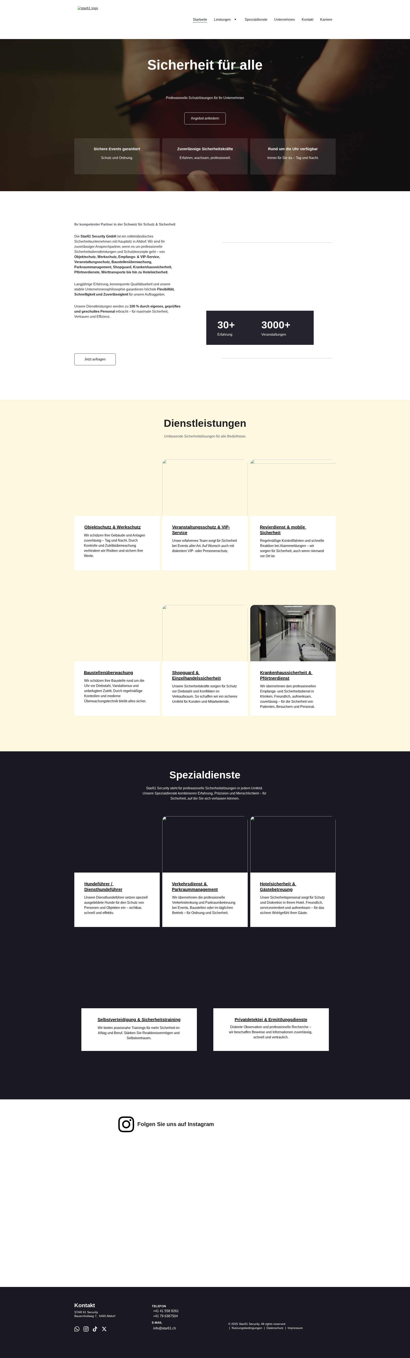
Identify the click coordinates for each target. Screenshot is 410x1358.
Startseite (200, 19)
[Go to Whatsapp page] (76, 1329)
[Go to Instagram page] (126, 1124)
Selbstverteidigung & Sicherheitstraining (139, 1019)
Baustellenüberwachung (108, 672)
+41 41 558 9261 (166, 1311)
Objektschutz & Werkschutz (112, 527)
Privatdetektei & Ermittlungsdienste (271, 1019)
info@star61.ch (164, 1328)
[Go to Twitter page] (104, 1329)
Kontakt (307, 19)
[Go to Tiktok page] (95, 1329)
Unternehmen (284, 19)
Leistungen (222, 19)
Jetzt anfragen (95, 359)
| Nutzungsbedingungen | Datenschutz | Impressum (265, 1328)
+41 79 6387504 (165, 1316)
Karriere (326, 19)
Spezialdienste (256, 19)
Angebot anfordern (205, 118)
